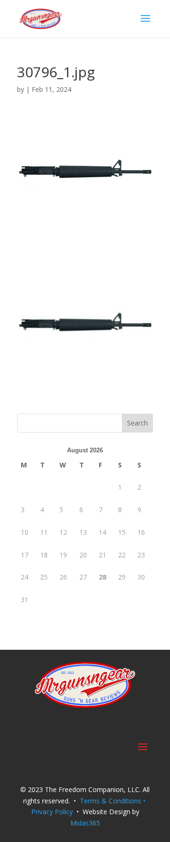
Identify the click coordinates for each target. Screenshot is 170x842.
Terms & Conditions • (113, 800)
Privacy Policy (52, 811)
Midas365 (85, 822)
